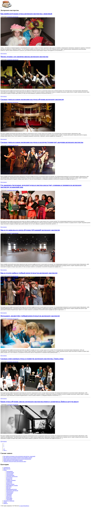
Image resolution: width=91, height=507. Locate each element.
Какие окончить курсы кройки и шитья (12, 460)
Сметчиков (9, 495)
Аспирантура (6, 467)
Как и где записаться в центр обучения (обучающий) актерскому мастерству (30, 230)
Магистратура (6, 468)
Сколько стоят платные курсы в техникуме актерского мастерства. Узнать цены (32, 359)
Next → (5, 450)
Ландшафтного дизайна (12, 485)
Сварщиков (9, 494)
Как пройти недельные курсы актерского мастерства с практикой (26, 14)
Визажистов (9, 479)
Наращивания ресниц (11, 489)
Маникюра (9, 486)
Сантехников (9, 493)
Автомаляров (9, 471)
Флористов (9, 497)
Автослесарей (9, 473)
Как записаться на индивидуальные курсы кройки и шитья (17, 457)
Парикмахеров (9, 491)
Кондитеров (9, 482)
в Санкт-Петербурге (24, 505)
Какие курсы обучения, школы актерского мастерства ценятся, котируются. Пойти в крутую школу (40, 401)
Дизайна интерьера (11, 480)
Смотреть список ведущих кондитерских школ (14, 461)
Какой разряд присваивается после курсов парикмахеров (17, 458)
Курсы (5, 470)
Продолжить (4, 53)
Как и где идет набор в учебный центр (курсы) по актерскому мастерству (29, 273)
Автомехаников (10, 472)
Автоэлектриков (10, 475)
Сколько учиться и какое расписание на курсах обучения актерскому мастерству (32, 99)
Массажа (8, 488)
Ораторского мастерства (12, 490)
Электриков (9, 499)
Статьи (5, 502)
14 (4, 449)
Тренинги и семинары (8, 500)
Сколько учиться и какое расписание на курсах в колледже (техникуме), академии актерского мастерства (42, 142)
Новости (5, 503)
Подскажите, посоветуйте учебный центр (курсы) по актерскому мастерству (30, 316)
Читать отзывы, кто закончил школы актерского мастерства (24, 56)
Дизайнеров (9, 481)
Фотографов (9, 498)
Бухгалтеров (9, 477)
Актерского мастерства (12, 16)
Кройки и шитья (10, 484)
